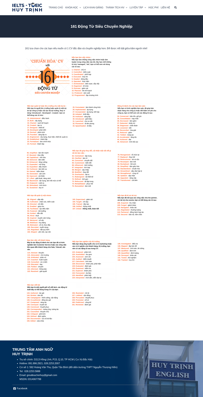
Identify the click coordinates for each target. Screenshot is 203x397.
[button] (73, 7)
